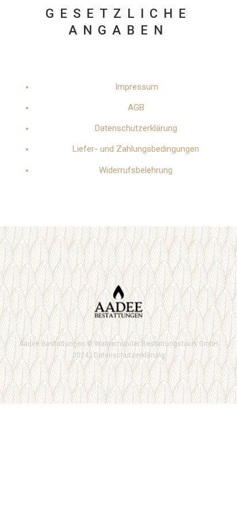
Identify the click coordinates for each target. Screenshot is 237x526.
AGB (136, 107)
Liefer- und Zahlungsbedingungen (135, 149)
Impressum (136, 87)
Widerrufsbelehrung (136, 170)
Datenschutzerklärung (136, 128)
